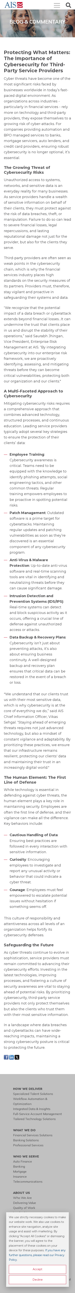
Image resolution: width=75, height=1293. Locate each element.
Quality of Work (24, 1208)
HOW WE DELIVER (27, 1089)
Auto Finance (22, 1161)
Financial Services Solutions (32, 1135)
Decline (37, 1279)
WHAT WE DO (24, 1130)
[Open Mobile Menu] (57, 5)
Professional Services (28, 1145)
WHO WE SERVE (26, 1156)
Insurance (20, 1176)
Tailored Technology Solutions (34, 1119)
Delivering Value (24, 1203)
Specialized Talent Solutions (33, 1094)
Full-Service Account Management (37, 1114)
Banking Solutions (26, 1140)
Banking (19, 1166)
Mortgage (20, 1171)
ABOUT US (21, 1193)
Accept (37, 1269)
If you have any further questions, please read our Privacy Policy (37, 1255)
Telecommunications (27, 1181)
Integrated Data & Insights (31, 1109)
